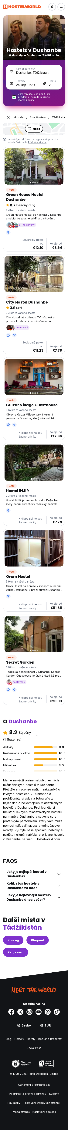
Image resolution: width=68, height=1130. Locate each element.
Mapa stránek (21, 1111)
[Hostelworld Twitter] (20, 1012)
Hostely (19, 1038)
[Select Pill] (52, 7)
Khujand (37, 940)
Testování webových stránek (41, 1102)
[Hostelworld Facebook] (11, 1012)
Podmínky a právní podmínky (27, 1093)
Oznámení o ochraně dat (34, 1084)
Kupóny (54, 1093)
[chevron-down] (37, 735)
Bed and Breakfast (50, 1038)
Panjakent (16, 952)
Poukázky (14, 1102)
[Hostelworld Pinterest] (48, 1012)
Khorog (13, 940)
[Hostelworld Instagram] (29, 1012)
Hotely (31, 1038)
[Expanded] (8, 117)
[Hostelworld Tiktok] (57, 1012)
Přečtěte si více (37, 142)
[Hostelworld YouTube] (39, 1012)
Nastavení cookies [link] (44, 1111)
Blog (8, 1038)
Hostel (11, 189)
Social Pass (34, 1048)
